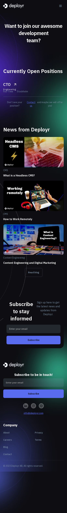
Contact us (31, 104)
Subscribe (34, 340)
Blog (5, 447)
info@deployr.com (33, 413)
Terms (38, 439)
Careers (7, 439)
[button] (60, 6)
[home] (13, 6)
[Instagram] (25, 405)
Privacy (39, 432)
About (6, 432)
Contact (7, 454)
